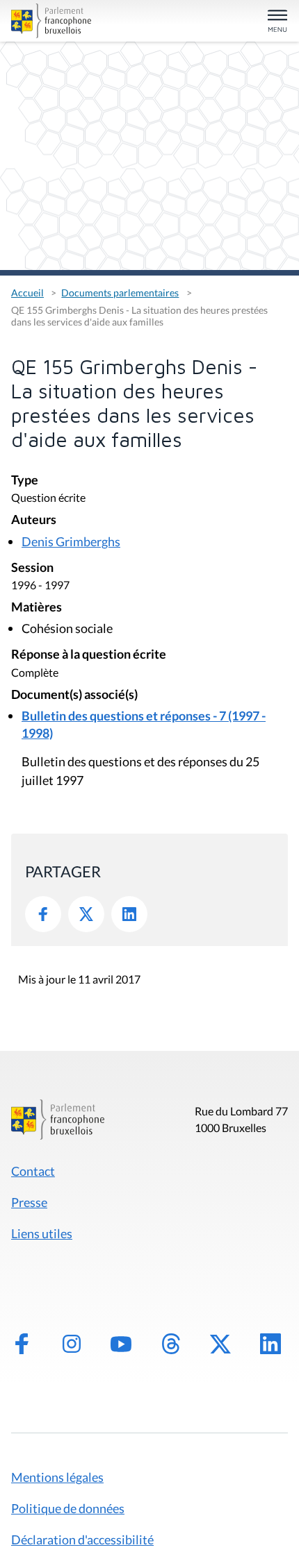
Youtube (121, 1343)
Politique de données (67, 1508)
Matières (36, 607)
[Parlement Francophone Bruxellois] (55, 21)
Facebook (43, 914)
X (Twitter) (220, 1343)
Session (32, 568)
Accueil (27, 292)
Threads (171, 1343)
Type (24, 480)
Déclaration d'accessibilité (82, 1539)
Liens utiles (41, 1233)
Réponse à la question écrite (88, 654)
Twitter (86, 914)
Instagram (71, 1343)
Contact (33, 1171)
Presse (29, 1202)
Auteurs (33, 520)
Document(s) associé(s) (74, 695)
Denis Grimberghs (71, 541)
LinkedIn (129, 914)
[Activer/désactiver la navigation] (277, 22)
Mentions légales (57, 1477)
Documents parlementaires (120, 292)
